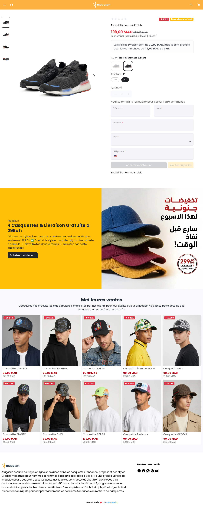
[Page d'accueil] (101, 4)
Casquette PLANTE (14, 434)
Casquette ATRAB (94, 434)
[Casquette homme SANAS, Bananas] (141, 340)
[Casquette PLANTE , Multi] (21, 406)
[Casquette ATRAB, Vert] (101, 406)
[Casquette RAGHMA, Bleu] (61, 340)
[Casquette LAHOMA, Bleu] (21, 340)
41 (125, 79)
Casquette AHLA (173, 368)
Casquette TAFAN (94, 368)
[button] (94, 76)
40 (115, 79)
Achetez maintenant (23, 255)
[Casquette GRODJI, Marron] (182, 406)
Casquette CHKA (53, 434)
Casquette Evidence (135, 434)
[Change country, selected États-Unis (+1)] (115, 156)
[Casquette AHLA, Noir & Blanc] (182, 340)
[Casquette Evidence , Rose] (141, 406)
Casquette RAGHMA (55, 368)
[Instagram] (144, 471)
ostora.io (111, 502)
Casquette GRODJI (175, 434)
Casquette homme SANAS (139, 368)
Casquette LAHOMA (15, 368)
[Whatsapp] (148, 471)
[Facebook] (139, 471)
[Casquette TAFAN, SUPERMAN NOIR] (101, 340)
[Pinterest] (153, 471)
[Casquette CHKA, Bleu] (61, 406)
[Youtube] (157, 471)
